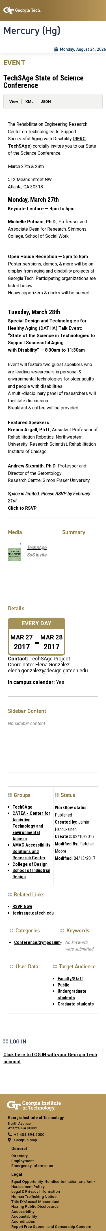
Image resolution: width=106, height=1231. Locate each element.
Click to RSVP (22, 508)
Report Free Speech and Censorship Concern (51, 1226)
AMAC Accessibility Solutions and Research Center (31, 851)
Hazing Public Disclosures (35, 1206)
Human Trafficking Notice (34, 1196)
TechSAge (22, 807)
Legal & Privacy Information (35, 1191)
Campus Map (25, 1140)
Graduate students (76, 1004)
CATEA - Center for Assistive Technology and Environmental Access (31, 826)
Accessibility (22, 1211)
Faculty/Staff (70, 978)
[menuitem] (53, 1157)
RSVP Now (22, 906)
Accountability (24, 1216)
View (13, 101)
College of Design (29, 864)
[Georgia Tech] (34, 1104)
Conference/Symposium (37, 942)
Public (63, 985)
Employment (22, 1160)
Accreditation (23, 1221)
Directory (19, 1155)
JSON (46, 101)
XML (29, 101)
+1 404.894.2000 (29, 1134)
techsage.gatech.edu (33, 913)
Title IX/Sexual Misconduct (35, 1201)
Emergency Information (32, 1165)
